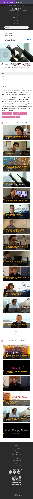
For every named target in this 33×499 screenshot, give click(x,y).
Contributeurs (16, 465)
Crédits (17, 452)
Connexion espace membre (16, 491)
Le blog (15, 5)
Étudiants (19, 2)
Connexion (21, 5)
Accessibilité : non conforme (6, 488)
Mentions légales (17, 454)
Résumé (4, 73)
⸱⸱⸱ (31, 2)
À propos (9, 5)
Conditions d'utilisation (9, 83)
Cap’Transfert (9, 33)
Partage (4, 76)
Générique (5, 79)
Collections (17, 18)
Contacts (17, 450)
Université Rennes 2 (7, 2)
